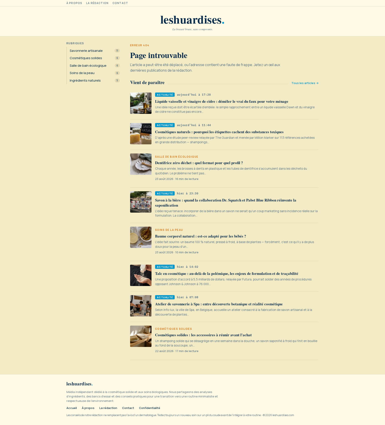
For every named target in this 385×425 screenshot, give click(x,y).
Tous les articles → (305, 83)
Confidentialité (149, 408)
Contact (120, 3)
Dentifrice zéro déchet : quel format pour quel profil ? (199, 162)
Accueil (71, 408)
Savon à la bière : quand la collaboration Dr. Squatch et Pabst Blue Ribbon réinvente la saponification (225, 202)
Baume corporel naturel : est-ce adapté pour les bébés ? (200, 236)
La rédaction (97, 3)
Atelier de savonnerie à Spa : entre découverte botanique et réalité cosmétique (219, 304)
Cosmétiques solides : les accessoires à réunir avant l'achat (203, 335)
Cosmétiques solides (173, 329)
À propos (74, 3)
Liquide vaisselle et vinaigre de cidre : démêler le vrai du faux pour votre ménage (221, 101)
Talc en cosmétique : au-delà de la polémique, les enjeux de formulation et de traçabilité (226, 273)
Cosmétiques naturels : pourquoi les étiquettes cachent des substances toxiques (219, 132)
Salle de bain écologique (177, 156)
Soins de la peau (169, 230)
